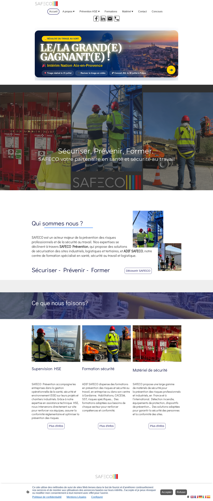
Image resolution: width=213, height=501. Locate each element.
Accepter (167, 492)
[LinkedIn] (103, 18)
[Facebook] (96, 18)
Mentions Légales (76, 497)
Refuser (181, 492)
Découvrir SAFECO (138, 270)
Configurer (97, 497)
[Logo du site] (46, 3)
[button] (188, 496)
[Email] (110, 18)
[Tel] (117, 18)
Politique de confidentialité (47, 497)
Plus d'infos (56, 426)
